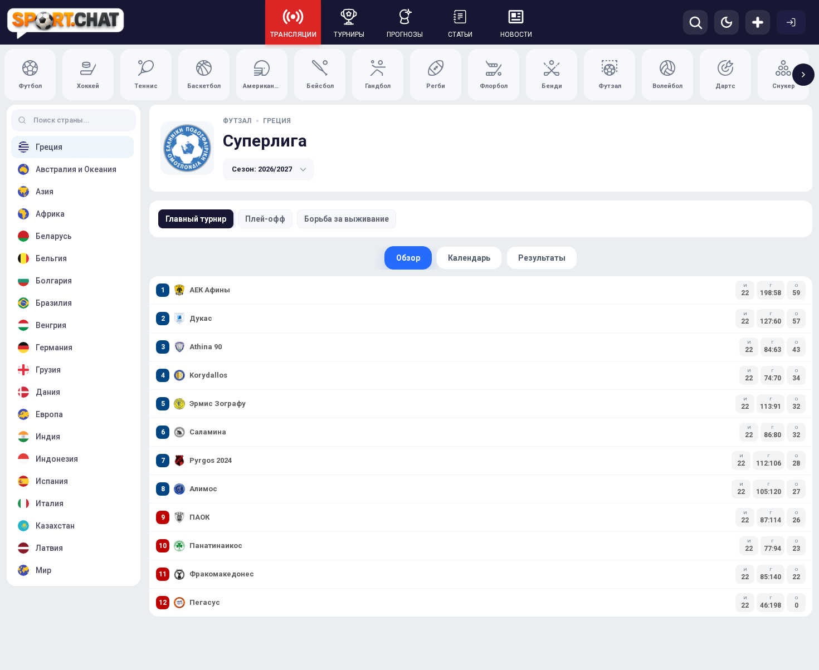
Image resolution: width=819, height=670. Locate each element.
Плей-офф (265, 218)
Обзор (408, 257)
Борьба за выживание (346, 218)
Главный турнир (195, 218)
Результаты (542, 257)
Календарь (469, 257)
